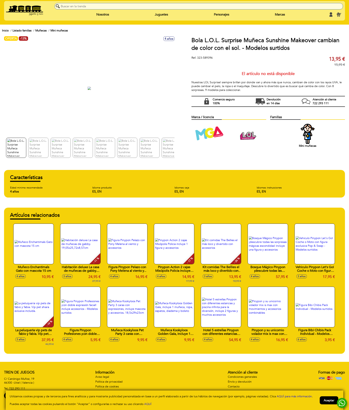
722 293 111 (17, 388)
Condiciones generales (242, 377)
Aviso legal (102, 377)
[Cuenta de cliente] (331, 14)
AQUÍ (147, 404)
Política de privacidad (109, 382)
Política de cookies (107, 386)
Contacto (234, 386)
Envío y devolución (240, 382)
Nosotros (102, 14)
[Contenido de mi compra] (339, 14)
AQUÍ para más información (294, 396)
